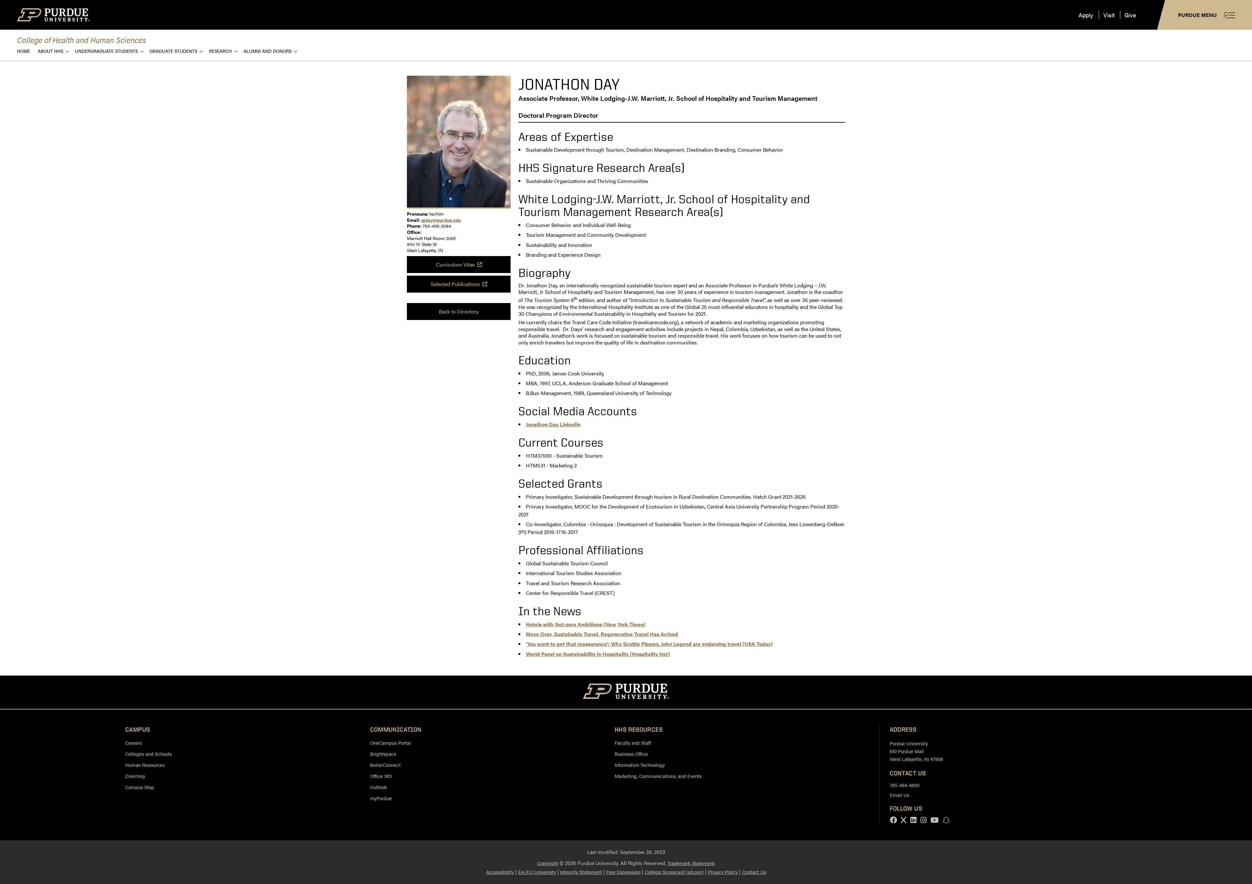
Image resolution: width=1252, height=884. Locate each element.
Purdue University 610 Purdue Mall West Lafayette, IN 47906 (916, 751)
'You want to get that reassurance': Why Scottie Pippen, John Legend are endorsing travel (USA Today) (649, 644)
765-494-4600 (904, 785)
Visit (1109, 15)
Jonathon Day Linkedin (553, 424)
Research (220, 50)
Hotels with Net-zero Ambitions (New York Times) (586, 624)
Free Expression (623, 871)
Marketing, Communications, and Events (658, 775)
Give (1130, 15)
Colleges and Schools (148, 753)
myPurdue (381, 798)
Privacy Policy (723, 871)
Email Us (899, 794)
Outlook (378, 787)
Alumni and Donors (267, 50)
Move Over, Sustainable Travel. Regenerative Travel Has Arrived (602, 634)
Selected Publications (455, 284)
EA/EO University (537, 871)
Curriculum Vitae (455, 264)
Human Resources (145, 764)
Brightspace (383, 753)
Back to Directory (459, 311)
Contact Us (754, 871)
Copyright (547, 863)
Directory (135, 775)
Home (23, 50)
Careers (133, 742)
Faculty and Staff (633, 742)
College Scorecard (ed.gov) (674, 871)
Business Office (631, 753)
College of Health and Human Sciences (81, 39)
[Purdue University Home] (626, 692)
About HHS (50, 50)
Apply (1086, 15)
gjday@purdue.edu (441, 220)
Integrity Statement (581, 871)
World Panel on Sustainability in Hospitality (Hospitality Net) (598, 654)
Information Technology (640, 764)
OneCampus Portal (390, 742)
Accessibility (500, 871)
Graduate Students (173, 50)
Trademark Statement (690, 863)
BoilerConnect (385, 764)
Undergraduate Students (106, 50)
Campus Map (139, 787)
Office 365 (381, 775)
